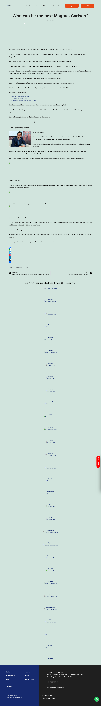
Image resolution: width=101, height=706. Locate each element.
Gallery (8, 672)
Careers (27, 672)
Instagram (23, 690)
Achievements (10, 675)
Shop (54, 5)
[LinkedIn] (50, 257)
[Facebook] (50, 248)
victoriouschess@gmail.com (55, 687)
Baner (53, 698)
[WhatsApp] (50, 250)
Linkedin (9, 690)
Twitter (16, 690)
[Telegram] (50, 252)
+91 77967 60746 (52, 682)
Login (87, 5)
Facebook (6, 690)
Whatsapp (13, 690)
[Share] (50, 262)
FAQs (27, 675)
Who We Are (46, 5)
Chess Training (29, 5)
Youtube (20, 690)
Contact (60, 5)
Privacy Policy (29, 679)
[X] (50, 260)
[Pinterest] (50, 255)
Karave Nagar (46, 698)
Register (72, 6)
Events (38, 5)
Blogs (7, 679)
